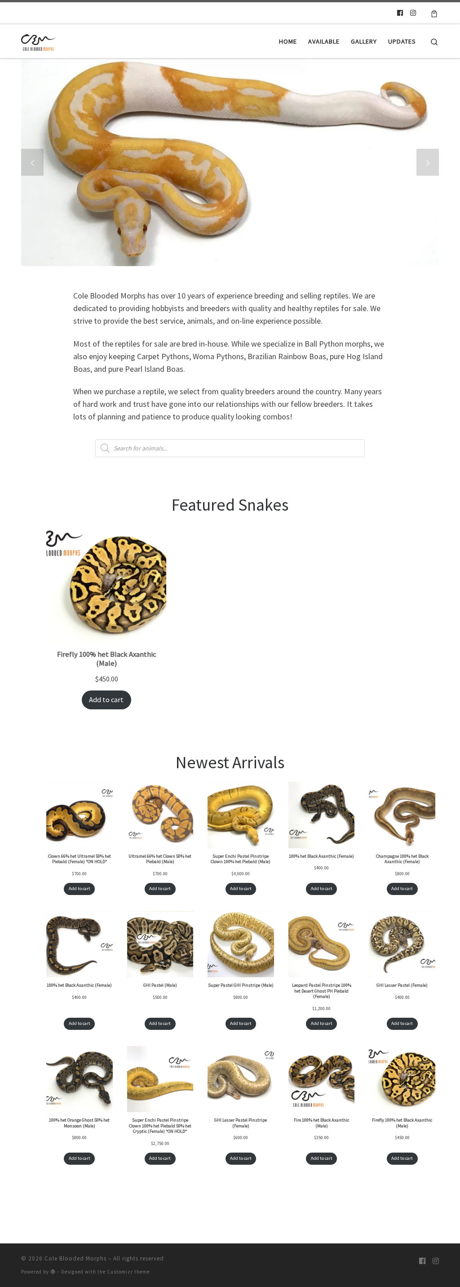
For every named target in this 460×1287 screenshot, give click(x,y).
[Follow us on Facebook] (400, 13)
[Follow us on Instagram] (413, 13)
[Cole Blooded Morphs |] (38, 41)
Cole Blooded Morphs (75, 1258)
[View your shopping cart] (434, 13)
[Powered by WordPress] (53, 1271)
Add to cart (106, 699)
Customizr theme (128, 1272)
